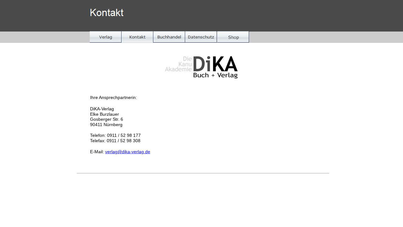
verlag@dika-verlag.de (127, 151)
